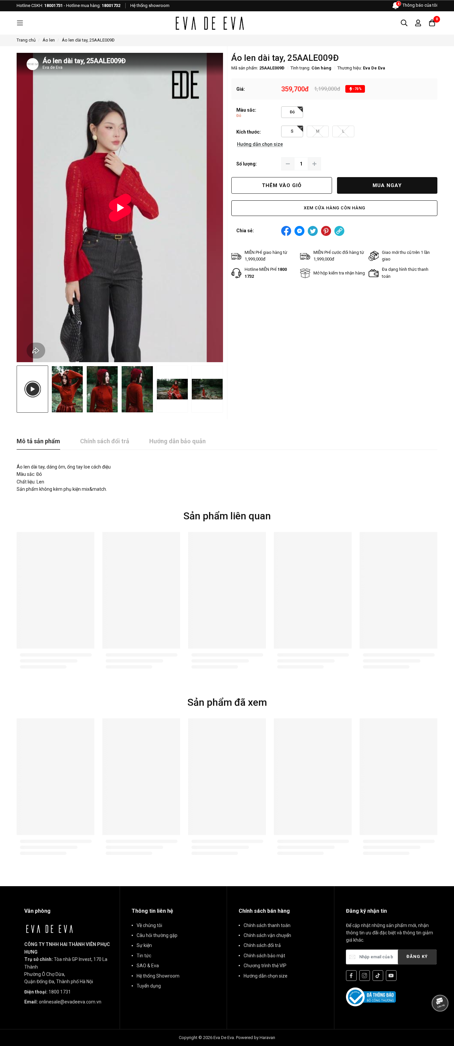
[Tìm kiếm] (404, 23)
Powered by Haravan (255, 1037)
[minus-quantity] (287, 163)
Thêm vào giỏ (281, 185)
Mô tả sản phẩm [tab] (38, 441)
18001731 (53, 5)
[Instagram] (364, 975)
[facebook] (286, 231)
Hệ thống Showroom (158, 976)
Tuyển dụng (149, 986)
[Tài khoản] (418, 23)
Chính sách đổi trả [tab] (104, 441)
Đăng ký (417, 956)
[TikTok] (378, 975)
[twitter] (313, 231)
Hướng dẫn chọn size (265, 976)
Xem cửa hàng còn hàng (334, 207)
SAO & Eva (148, 965)
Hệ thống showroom (150, 5)
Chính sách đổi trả (262, 945)
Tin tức (144, 955)
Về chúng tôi (149, 925)
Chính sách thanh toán (267, 925)
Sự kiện (144, 945)
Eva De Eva (374, 67)
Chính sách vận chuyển (267, 935)
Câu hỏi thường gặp (157, 935)
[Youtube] (391, 975)
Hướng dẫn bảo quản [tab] (177, 441)
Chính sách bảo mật (264, 955)
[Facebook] (351, 975)
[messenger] (299, 231)
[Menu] (20, 23)
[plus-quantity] (314, 163)
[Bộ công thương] (371, 996)
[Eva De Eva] (209, 23)
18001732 (111, 5)
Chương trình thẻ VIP (265, 965)
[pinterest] (326, 231)
